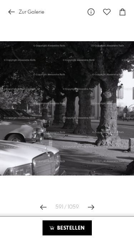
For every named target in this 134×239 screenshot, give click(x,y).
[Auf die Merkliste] (107, 12)
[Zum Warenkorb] (122, 12)
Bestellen (70, 228)
